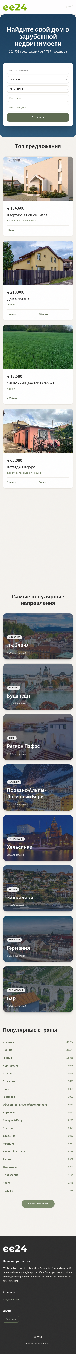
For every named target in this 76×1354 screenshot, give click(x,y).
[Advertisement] (38, 541)
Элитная (11, 1319)
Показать (38, 117)
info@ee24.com (11, 1299)
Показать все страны (38, 1204)
